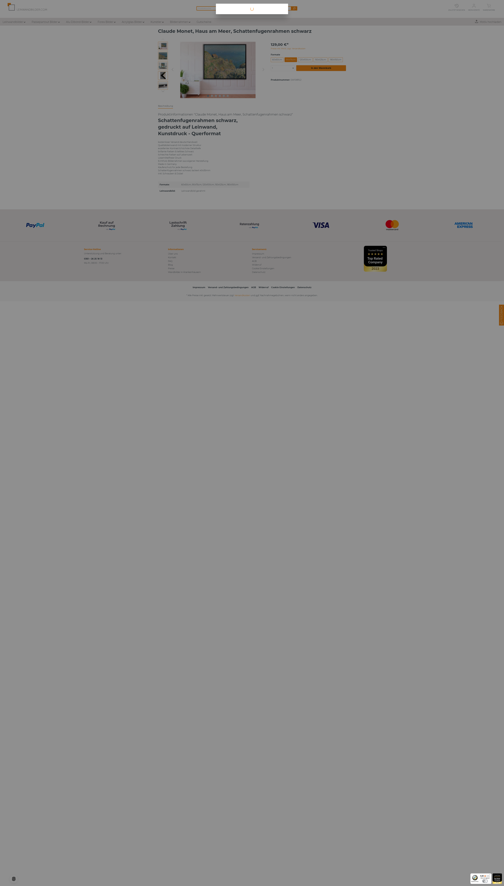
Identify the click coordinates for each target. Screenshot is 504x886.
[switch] (485, 881)
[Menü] (489, 875)
